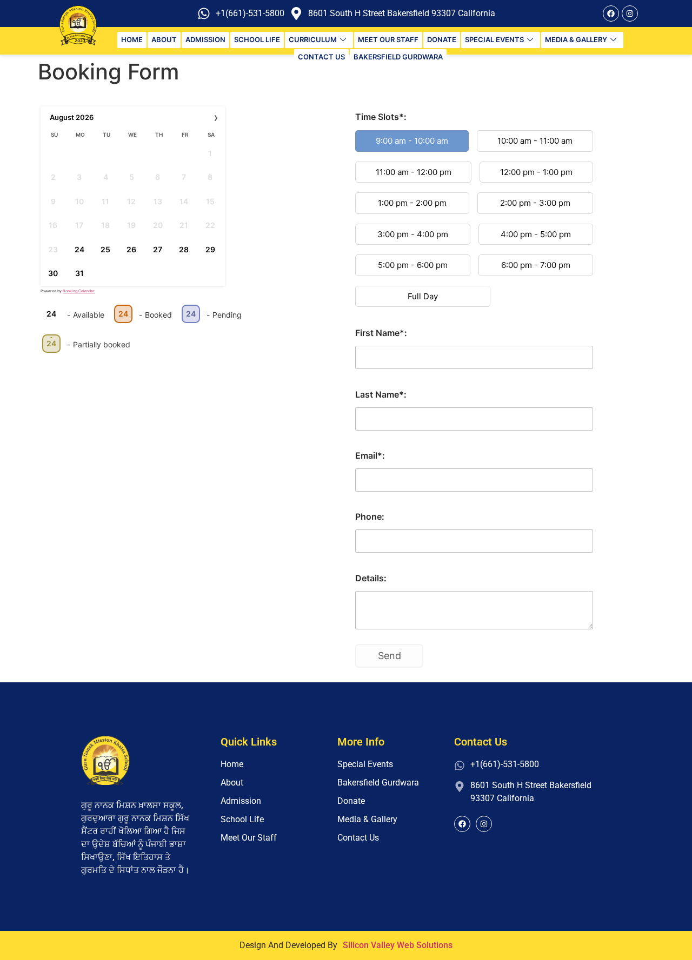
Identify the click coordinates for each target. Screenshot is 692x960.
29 (210, 249)
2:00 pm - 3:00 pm (535, 203)
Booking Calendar (79, 290)
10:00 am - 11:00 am (535, 141)
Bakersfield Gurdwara (398, 56)
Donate (441, 39)
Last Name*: (381, 394)
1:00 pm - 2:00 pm (412, 203)
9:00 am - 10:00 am (412, 141)
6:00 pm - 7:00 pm (535, 265)
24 (79, 249)
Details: (371, 578)
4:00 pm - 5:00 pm (536, 234)
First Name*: (381, 332)
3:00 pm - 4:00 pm (412, 234)
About (164, 39)
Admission (205, 39)
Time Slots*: (381, 116)
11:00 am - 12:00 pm (413, 172)
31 (79, 273)
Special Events (494, 39)
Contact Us (321, 56)
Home (132, 39)
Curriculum (313, 39)
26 (131, 249)
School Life (257, 39)
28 (184, 249)
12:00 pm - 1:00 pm (536, 172)
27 (157, 249)
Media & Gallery (576, 39)
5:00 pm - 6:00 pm (413, 265)
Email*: (370, 455)
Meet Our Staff (388, 39)
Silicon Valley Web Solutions (398, 945)
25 (105, 249)
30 (53, 273)
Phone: (369, 516)
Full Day (423, 296)
